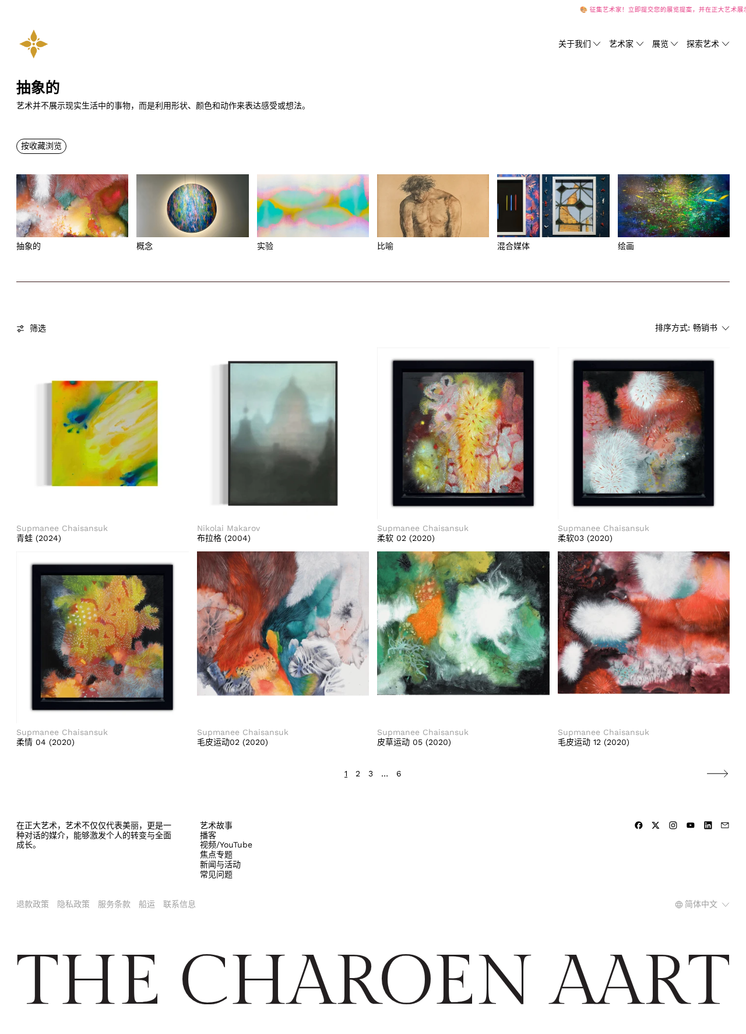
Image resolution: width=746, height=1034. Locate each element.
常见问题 (216, 874)
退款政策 (32, 904)
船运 (147, 904)
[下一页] (717, 774)
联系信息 (179, 904)
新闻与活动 (220, 864)
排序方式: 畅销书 (686, 327)
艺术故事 (216, 825)
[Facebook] (638, 825)
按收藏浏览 (41, 145)
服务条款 (114, 904)
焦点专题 (216, 854)
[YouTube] (690, 825)
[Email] (725, 825)
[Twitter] (655, 825)
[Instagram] (673, 825)
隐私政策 (73, 904)
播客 (208, 835)
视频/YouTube (226, 844)
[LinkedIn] (708, 825)
